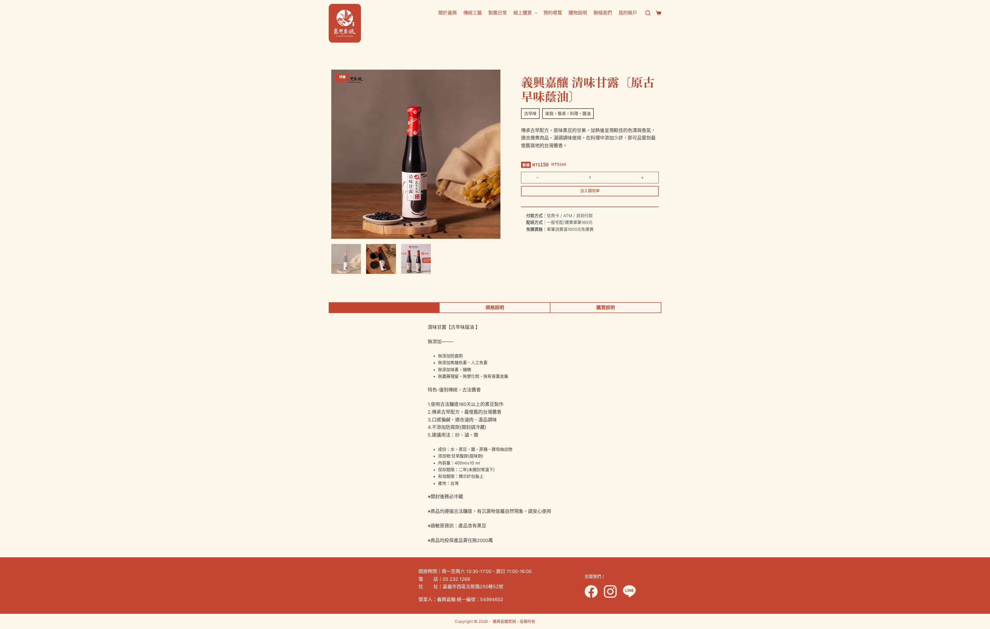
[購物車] (658, 13)
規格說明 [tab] (494, 307)
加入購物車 (590, 190)
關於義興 (447, 12)
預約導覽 (552, 12)
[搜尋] (647, 12)
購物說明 (577, 12)
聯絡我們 (602, 12)
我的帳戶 (627, 12)
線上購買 (522, 12)
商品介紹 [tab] (384, 307)
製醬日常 (497, 12)
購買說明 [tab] (605, 307)
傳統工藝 (472, 12)
